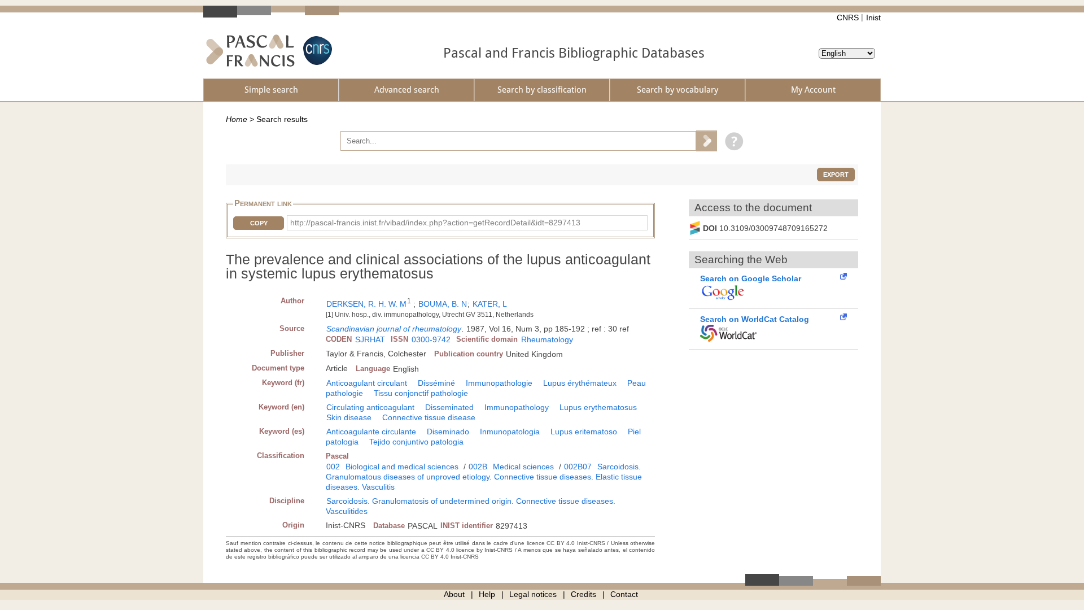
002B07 (578, 466)
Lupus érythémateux (580, 382)
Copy (259, 223)
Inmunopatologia (510, 431)
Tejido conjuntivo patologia (416, 441)
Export (836, 174)
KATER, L (490, 303)
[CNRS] (316, 50)
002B (478, 466)
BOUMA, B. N (442, 303)
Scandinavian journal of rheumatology (393, 328)
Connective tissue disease (428, 417)
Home (236, 119)
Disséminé (436, 382)
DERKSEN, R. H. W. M (366, 303)
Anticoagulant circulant (366, 382)
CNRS (848, 17)
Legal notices (533, 594)
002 (333, 466)
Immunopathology (516, 407)
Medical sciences (523, 466)
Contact (624, 594)
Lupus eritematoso (583, 431)
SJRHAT (370, 339)
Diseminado (448, 431)
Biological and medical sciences (402, 466)
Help (487, 594)
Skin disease (348, 417)
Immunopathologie (499, 382)
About (454, 594)
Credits (583, 594)
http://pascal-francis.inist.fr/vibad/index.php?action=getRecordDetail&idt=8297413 (435, 222)
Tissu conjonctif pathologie (421, 393)
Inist (873, 17)
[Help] (731, 140)
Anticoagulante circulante (371, 431)
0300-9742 (431, 339)
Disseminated (449, 407)
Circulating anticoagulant (370, 407)
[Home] (250, 50)
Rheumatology (547, 339)
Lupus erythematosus (598, 407)
